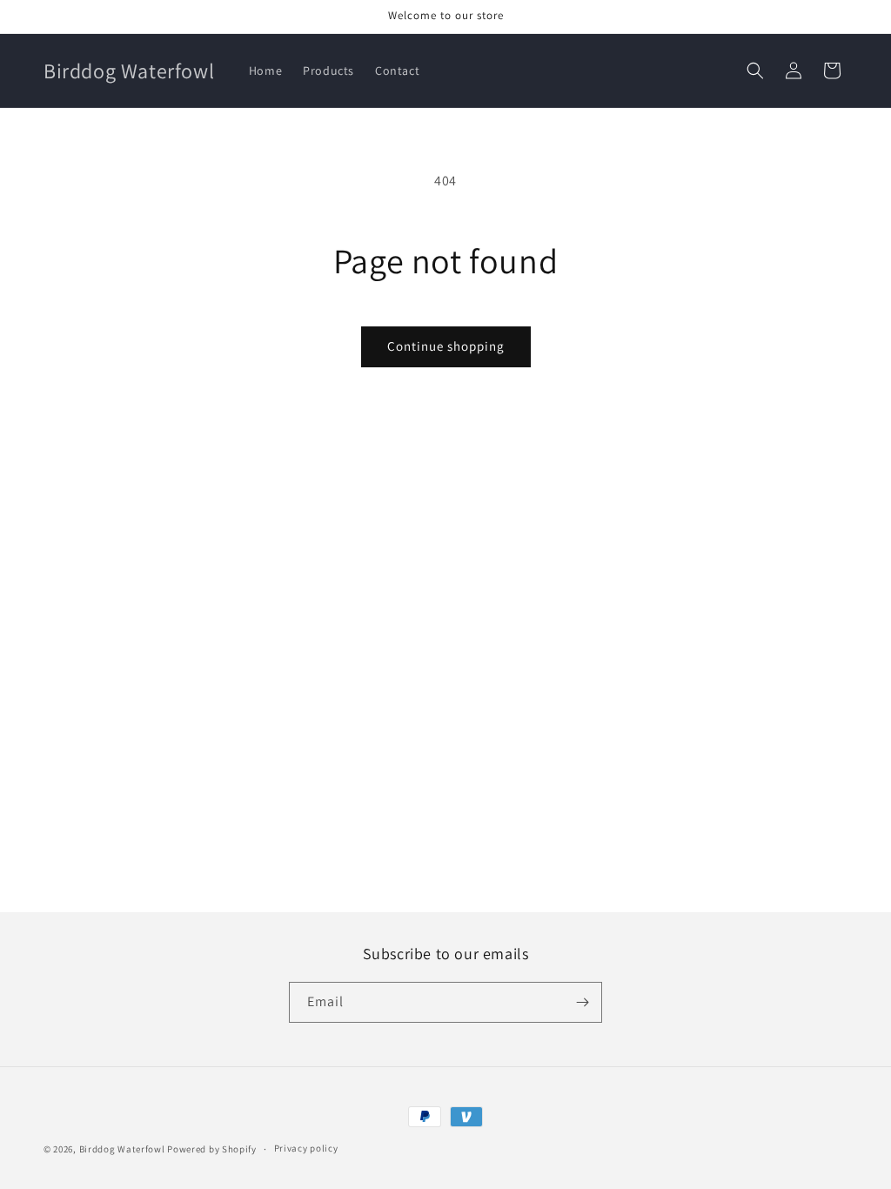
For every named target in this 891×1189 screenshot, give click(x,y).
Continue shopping (446, 346)
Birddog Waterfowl (123, 1149)
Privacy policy (306, 1148)
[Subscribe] (582, 1002)
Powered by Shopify (212, 1149)
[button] (755, 70)
